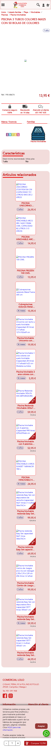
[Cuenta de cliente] (43, 5)
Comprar (38, 743)
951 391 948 (11, 691)
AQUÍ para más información (12, 728)
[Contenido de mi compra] (48, 5)
